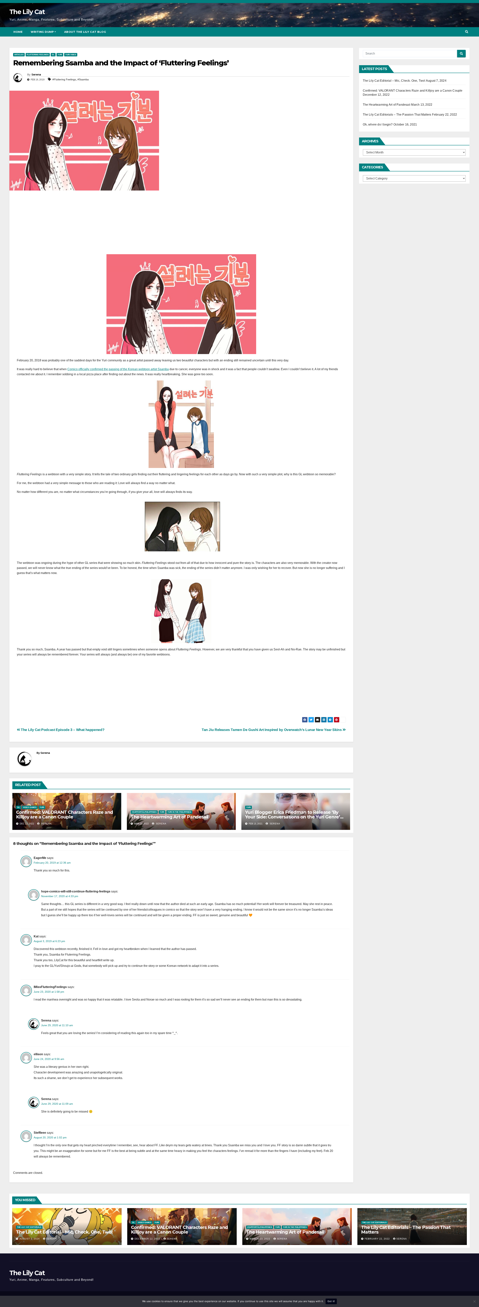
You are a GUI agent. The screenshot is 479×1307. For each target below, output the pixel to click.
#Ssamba (83, 79)
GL (53, 55)
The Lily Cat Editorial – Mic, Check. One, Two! (394, 80)
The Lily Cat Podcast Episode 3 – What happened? (62, 730)
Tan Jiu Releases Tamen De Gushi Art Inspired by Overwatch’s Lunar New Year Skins (272, 730)
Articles (19, 55)
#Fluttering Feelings (64, 79)
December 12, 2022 (148, 1239)
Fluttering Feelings (38, 55)
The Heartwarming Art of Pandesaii (169, 817)
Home (17, 32)
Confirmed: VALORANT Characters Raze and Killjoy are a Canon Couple (64, 814)
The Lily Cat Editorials (29, 1227)
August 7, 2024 (29, 1239)
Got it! (331, 1301)
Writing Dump (42, 32)
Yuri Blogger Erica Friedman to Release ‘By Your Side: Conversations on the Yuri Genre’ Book (292, 816)
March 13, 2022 (260, 1239)
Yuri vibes (70, 55)
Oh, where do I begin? (378, 124)
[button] (466, 31)
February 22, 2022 (377, 1239)
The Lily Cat (27, 12)
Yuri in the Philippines (179, 812)
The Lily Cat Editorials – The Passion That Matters (397, 114)
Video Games (29, 807)
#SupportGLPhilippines (144, 812)
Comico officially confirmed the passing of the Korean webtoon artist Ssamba (118, 369)
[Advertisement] (181, 224)
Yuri (60, 55)
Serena (36, 74)
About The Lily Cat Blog (85, 32)
